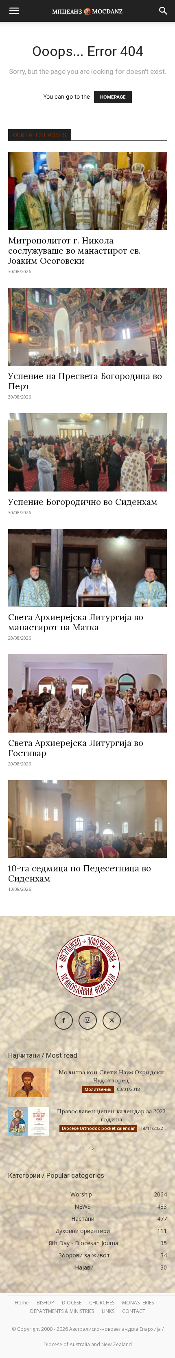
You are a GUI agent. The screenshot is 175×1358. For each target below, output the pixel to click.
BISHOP (45, 1302)
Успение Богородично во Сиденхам (83, 501)
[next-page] (93, 1149)
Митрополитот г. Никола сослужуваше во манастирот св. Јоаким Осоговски (74, 250)
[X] (112, 1020)
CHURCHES (101, 1302)
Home (22, 1302)
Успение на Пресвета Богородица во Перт (85, 381)
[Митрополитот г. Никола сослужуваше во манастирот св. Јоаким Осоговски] (87, 191)
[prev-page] (79, 1149)
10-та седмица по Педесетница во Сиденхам (79, 873)
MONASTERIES (138, 1302)
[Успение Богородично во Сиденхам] (87, 452)
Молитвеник (98, 1089)
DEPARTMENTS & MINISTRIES (62, 1311)
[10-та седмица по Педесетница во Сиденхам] (87, 819)
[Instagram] (88, 1020)
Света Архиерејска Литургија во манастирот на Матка (75, 622)
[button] (14, 11)
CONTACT (133, 1311)
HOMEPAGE (113, 97)
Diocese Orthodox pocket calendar (98, 1128)
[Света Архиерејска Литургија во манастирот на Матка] (87, 568)
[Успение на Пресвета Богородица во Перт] (87, 327)
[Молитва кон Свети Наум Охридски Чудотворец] (28, 1082)
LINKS (108, 1311)
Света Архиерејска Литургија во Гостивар (75, 748)
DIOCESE (71, 1302)
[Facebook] (64, 1020)
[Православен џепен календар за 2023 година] (28, 1121)
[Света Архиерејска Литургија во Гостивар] (87, 693)
